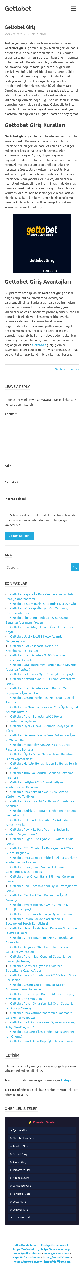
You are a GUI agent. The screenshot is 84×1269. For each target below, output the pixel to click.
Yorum (11, 414)
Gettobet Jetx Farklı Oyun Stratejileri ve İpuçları (43, 674)
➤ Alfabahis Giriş (19, 1177)
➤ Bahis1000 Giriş (20, 1193)
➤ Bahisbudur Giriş (20, 1185)
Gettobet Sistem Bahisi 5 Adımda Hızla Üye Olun (44, 603)
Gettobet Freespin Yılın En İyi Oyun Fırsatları (41, 914)
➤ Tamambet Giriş (20, 1169)
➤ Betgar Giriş (18, 1201)
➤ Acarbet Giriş (19, 1146)
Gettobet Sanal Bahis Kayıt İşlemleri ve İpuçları (42, 1041)
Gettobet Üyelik (66, 369)
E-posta (12, 482)
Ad (8, 465)
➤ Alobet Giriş (18, 1162)
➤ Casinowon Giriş (20, 1217)
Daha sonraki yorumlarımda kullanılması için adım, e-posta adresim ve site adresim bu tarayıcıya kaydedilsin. (41, 519)
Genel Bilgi (38, 34)
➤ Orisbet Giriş (18, 1154)
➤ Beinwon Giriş (19, 1209)
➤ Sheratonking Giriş (22, 1138)
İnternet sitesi (15, 499)
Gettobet (18, 8)
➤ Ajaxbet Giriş (18, 1130)
